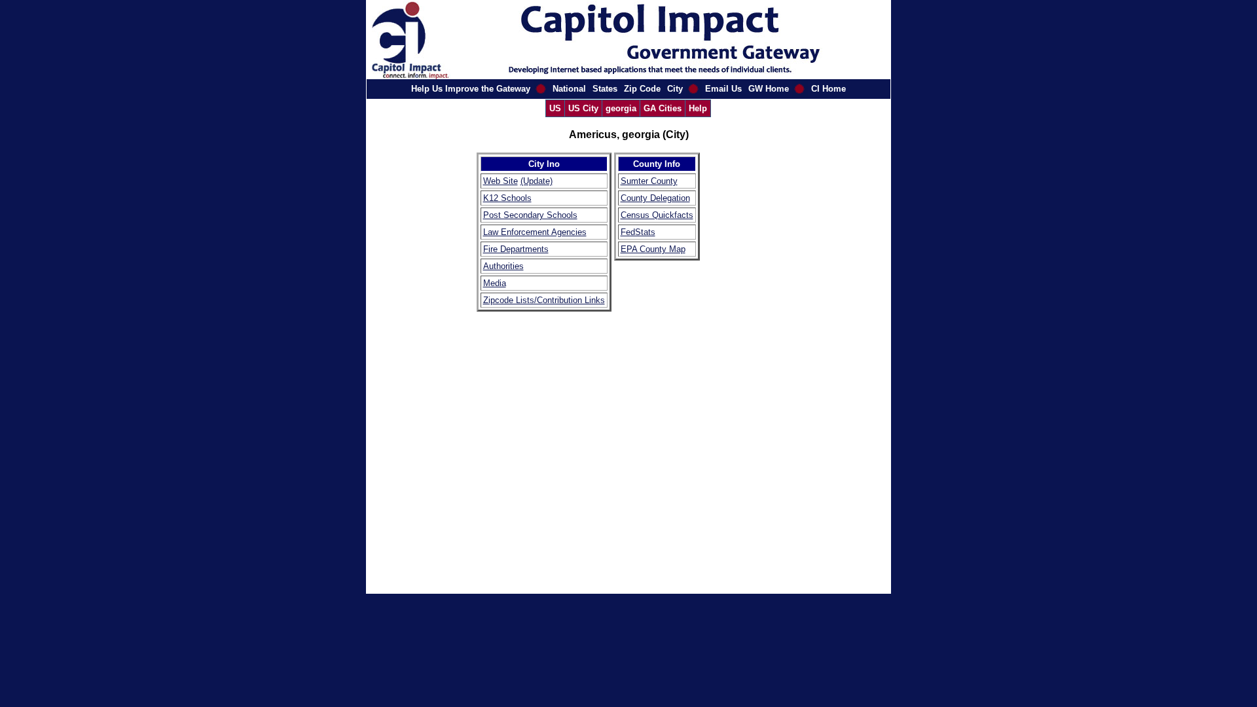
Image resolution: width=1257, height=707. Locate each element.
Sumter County (649, 181)
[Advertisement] (741, 349)
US (555, 108)
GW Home (768, 89)
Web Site (500, 181)
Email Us (723, 89)
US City (583, 108)
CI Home (828, 89)
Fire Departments (516, 249)
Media (494, 283)
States (604, 89)
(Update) (536, 181)
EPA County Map (653, 249)
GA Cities (663, 108)
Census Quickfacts (657, 215)
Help (698, 108)
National (569, 89)
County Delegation (655, 198)
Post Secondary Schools (530, 215)
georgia (621, 108)
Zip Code (642, 89)
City (675, 89)
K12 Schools (507, 198)
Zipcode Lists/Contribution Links (544, 300)
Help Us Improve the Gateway (470, 89)
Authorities (503, 266)
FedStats (638, 232)
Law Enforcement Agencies (535, 232)
